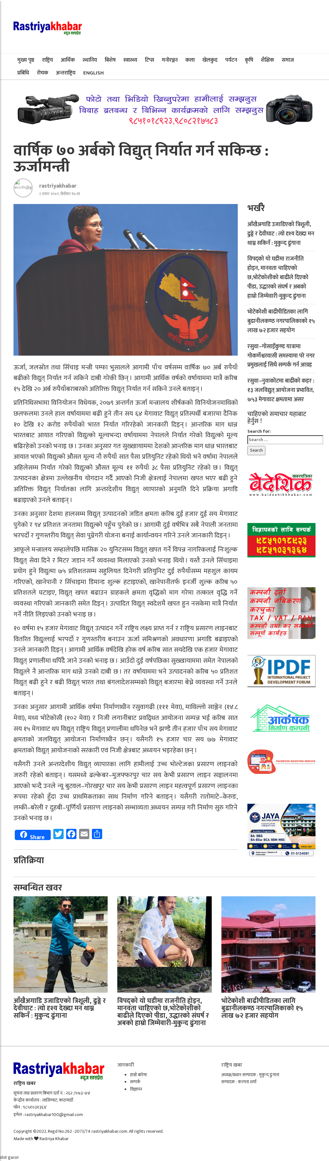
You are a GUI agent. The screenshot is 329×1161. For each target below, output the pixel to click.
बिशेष (110, 60)
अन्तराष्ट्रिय (66, 72)
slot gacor (9, 1157)
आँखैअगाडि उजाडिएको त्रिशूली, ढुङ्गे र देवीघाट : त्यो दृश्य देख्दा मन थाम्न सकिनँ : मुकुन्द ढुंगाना (280, 234)
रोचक (42, 72)
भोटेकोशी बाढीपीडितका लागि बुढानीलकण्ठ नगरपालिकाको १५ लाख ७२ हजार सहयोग (281, 321)
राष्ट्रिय (47, 60)
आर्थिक (68, 60)
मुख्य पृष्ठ (25, 60)
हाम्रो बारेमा (138, 1074)
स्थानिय (90, 60)
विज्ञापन (136, 1089)
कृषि (249, 60)
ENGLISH (93, 72)
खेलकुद (210, 60)
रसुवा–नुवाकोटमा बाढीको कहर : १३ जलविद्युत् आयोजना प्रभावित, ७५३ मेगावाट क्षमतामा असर (280, 390)
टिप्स (149, 60)
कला (190, 60)
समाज (288, 60)
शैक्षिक (267, 60)
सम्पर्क (135, 1082)
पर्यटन (231, 60)
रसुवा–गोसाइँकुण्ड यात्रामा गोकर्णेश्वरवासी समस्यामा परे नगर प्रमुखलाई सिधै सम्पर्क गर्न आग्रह (281, 356)
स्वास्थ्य (130, 60)
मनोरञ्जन (170, 60)
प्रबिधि (23, 72)
